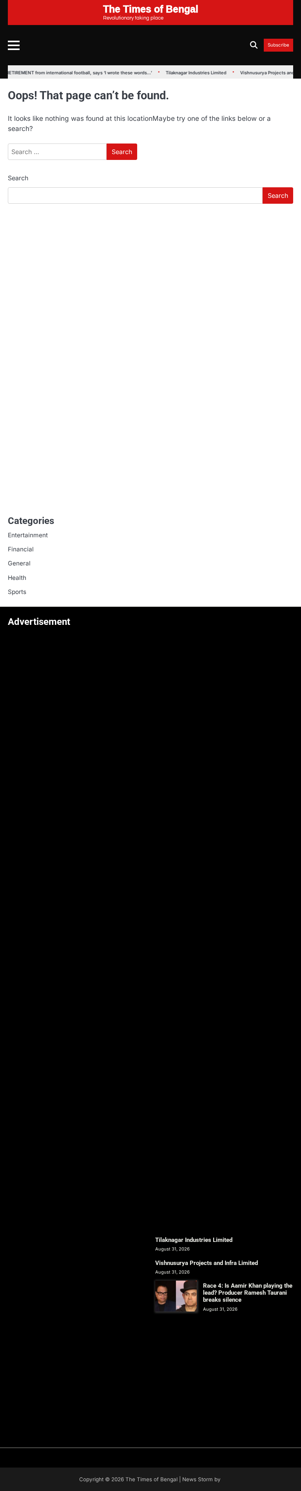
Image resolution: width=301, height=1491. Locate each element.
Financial (21, 549)
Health (17, 577)
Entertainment (28, 535)
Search (18, 178)
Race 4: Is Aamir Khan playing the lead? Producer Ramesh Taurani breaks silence (247, 1292)
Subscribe (278, 45)
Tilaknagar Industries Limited (190, 72)
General (19, 563)
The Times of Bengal (151, 1479)
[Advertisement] (150, 268)
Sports (17, 592)
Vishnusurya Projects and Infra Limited (206, 1263)
